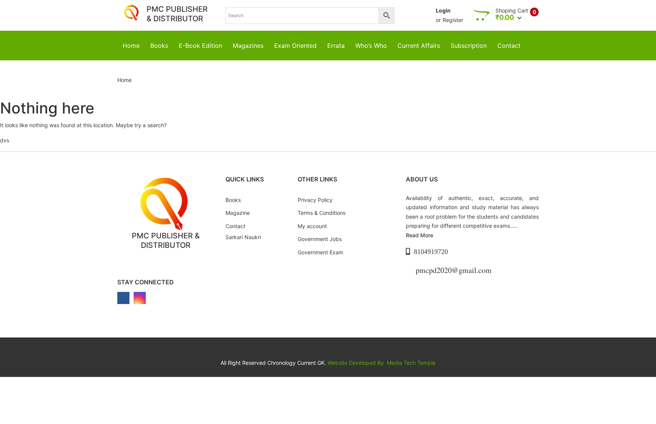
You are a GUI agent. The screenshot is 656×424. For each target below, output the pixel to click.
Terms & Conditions (321, 213)
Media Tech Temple (411, 362)
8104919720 (431, 251)
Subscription (469, 45)
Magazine (238, 213)
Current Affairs (418, 45)
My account (312, 226)
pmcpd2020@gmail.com (454, 270)
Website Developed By (356, 362)
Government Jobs (320, 239)
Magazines (248, 45)
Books (159, 45)
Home (131, 45)
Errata (336, 45)
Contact (508, 45)
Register (453, 20)
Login (443, 10)
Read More (419, 235)
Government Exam (320, 252)
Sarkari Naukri (243, 237)
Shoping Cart (511, 10)
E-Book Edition (200, 45)
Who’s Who (371, 45)
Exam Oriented (295, 45)
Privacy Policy (315, 200)
